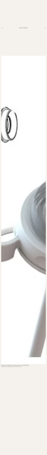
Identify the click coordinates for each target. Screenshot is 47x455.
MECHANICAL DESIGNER (23, 28)
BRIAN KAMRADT (23, 27)
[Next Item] (44, 204)
